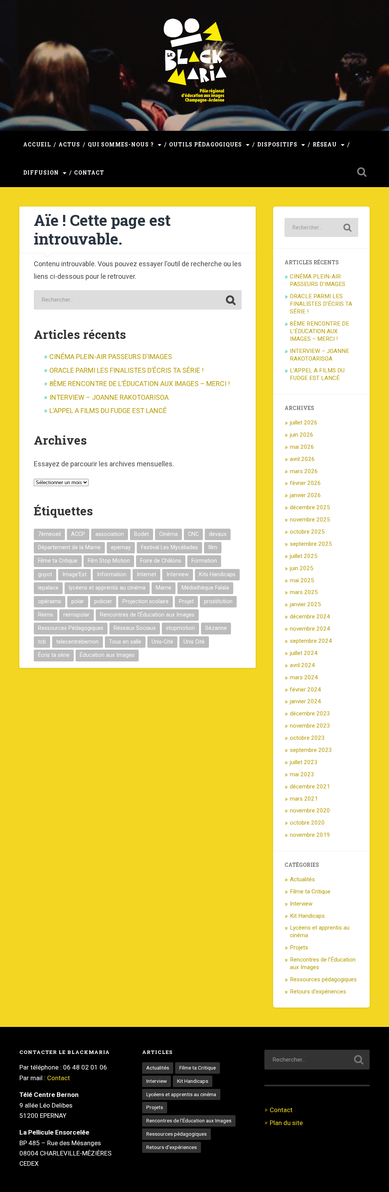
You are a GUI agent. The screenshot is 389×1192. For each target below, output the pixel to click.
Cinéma (168, 534)
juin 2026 (301, 434)
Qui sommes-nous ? (121, 144)
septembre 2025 (311, 543)
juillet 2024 (304, 653)
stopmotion (180, 628)
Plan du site (286, 1123)
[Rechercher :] (138, 300)
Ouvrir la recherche (362, 172)
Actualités (302, 879)
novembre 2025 (310, 519)
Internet (146, 574)
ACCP (78, 534)
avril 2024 (302, 665)
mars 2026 (304, 471)
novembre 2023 (310, 725)
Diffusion (41, 172)
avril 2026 (302, 459)
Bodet (141, 534)
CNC (193, 534)
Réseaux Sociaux (135, 628)
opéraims (49, 601)
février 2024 (305, 689)
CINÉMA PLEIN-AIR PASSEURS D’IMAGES (110, 357)
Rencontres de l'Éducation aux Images (147, 615)
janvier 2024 (305, 701)
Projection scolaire (145, 601)
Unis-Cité (162, 642)
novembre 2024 (310, 628)
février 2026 (305, 483)
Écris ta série (54, 655)
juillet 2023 (304, 762)
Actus (69, 144)
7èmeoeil (49, 534)
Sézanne (216, 628)
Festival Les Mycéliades (169, 547)
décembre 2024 (310, 616)
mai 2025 (302, 580)
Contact (89, 172)
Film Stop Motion (109, 561)
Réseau (325, 144)
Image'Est (74, 574)
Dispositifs (277, 144)
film (212, 547)
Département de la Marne (69, 547)
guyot (45, 574)
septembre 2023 (311, 750)
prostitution (218, 601)
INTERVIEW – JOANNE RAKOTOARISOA (109, 397)
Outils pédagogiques (205, 144)
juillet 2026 (304, 422)
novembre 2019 (310, 834)
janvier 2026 (305, 495)
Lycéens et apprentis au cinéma (181, 1094)
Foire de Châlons (160, 561)
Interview (177, 574)
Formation (204, 561)
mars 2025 (304, 592)
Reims (45, 615)
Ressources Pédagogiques (70, 628)
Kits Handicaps (217, 574)
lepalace (48, 588)
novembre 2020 (310, 810)
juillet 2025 (304, 556)
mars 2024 (304, 677)
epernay (121, 547)
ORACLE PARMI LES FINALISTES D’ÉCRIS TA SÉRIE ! (126, 370)
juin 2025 (301, 568)
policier (103, 601)
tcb (42, 642)
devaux (217, 534)
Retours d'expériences (318, 991)
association (109, 534)
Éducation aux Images (107, 655)
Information (112, 574)
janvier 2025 (305, 604)
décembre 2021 (310, 786)
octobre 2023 (307, 737)
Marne (163, 588)
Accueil (37, 144)
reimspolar (76, 615)
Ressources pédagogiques (323, 979)
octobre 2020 (307, 822)
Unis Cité (194, 642)
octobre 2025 (307, 531)
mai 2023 (302, 774)
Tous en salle (125, 642)
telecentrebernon (77, 642)
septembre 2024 (311, 640)
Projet (186, 601)
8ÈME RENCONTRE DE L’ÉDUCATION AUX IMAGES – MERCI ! (141, 384)
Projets (299, 947)
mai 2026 (302, 446)
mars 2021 (304, 798)
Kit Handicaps (307, 915)
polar (77, 601)
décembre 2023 (310, 713)
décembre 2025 (310, 507)
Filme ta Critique (57, 561)
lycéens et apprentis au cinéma (107, 588)
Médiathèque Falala (205, 588)
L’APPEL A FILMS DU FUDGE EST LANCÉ (108, 411)
